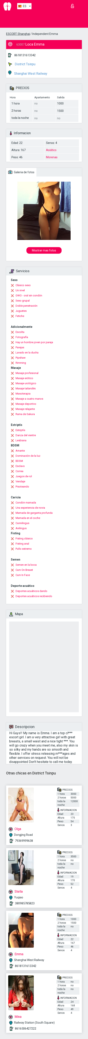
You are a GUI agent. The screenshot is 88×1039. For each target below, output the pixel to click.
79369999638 (24, 841)
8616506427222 (25, 1028)
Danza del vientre (26, 435)
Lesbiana (21, 440)
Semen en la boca (26, 564)
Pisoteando (22, 486)
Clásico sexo (23, 285)
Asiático (51, 150)
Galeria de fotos (23, 172)
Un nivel (20, 290)
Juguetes (21, 310)
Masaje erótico (24, 378)
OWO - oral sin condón (29, 295)
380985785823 (25, 903)
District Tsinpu (24, 64)
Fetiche (20, 316)
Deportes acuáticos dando (31, 591)
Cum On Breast (24, 569)
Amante (20, 450)
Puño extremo (24, 548)
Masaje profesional (27, 373)
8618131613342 (25, 55)
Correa (19, 471)
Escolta (20, 332)
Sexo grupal (23, 300)
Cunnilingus (22, 523)
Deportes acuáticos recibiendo (34, 596)
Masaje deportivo (26, 403)
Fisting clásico (24, 538)
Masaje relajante (25, 409)
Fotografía (22, 337)
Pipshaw (21, 357)
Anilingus (21, 528)
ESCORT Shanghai (18, 34)
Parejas (20, 347)
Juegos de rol (24, 476)
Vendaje (20, 481)
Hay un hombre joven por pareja (34, 342)
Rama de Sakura (25, 414)
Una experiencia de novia (30, 507)
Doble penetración (26, 305)
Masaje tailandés (26, 388)
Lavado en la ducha (27, 352)
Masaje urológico (26, 383)
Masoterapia (23, 393)
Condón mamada (26, 502)
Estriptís (20, 430)
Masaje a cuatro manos (29, 398)
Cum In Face (23, 575)
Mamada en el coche (28, 518)
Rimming (21, 362)
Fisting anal (22, 543)
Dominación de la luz (28, 455)
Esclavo (20, 466)
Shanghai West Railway (30, 74)
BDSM (19, 460)
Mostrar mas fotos (44, 250)
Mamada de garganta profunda (34, 512)
